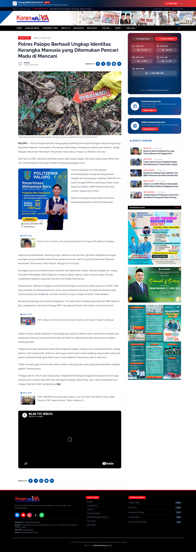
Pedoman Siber (177, 9)
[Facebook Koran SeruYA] (17, 515)
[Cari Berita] (178, 28)
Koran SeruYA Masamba (137, 522)
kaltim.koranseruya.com (153, 122)
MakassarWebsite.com (101, 545)
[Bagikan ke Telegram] (114, 64)
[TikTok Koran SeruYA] (35, 515)
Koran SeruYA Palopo (136, 512)
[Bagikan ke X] (103, 64)
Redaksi (167, 9)
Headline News (134, 503)
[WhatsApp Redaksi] (41, 515)
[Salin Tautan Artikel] (119, 64)
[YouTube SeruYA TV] (23, 515)
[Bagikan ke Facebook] (98, 64)
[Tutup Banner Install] (181, 3)
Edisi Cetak (158, 9)
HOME (19, 28)
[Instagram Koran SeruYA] (29, 515)
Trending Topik (134, 517)
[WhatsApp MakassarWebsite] (111, 545)
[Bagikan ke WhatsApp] (108, 64)
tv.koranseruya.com (151, 101)
